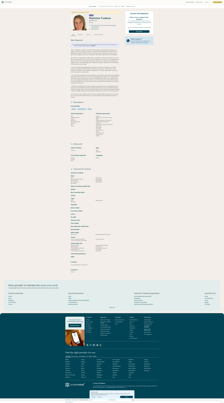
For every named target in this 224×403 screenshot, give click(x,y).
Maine (98, 366)
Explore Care (199, 2)
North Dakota (116, 361)
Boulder (206, 302)
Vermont (146, 361)
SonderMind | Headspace (147, 326)
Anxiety (10, 296)
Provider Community (119, 319)
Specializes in (80, 34)
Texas (130, 375)
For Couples (88, 330)
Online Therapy (89, 321)
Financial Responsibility (83, 399)
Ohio (114, 377)
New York (115, 375)
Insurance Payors (148, 323)
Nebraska (115, 364)
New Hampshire (117, 366)
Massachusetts (100, 361)
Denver (206, 296)
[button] (75, 325)
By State (68, 356)
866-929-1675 (144, 42)
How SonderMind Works (106, 327)
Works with (88, 34)
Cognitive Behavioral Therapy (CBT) (142, 296)
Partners (131, 336)
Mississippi (99, 375)
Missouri (99, 372)
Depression (11, 300)
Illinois (82, 370)
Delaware (67, 377)
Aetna (69, 298)
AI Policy (131, 332)
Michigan (99, 368)
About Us (132, 321)
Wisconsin (146, 366)
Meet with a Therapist (105, 319)
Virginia (146, 359)
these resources (111, 387)
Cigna (69, 296)
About (73, 34)
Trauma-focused (138, 300)
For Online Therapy (91, 356)
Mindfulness (137, 298)
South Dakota (132, 370)
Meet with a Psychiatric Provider (106, 322)
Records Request (133, 338)
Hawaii (83, 364)
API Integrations (147, 334)
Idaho (82, 368)
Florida (83, 359)
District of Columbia (70, 375)
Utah (130, 377)
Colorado (67, 370)
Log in (206, 2)
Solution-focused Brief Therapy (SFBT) (143, 304)
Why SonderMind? (190, 2)
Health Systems (147, 319)
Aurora (206, 300)
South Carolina (132, 368)
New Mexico (116, 370)
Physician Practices (148, 321)
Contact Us (132, 326)
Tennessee (131, 372)
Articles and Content (105, 331)
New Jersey (115, 368)
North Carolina (116, 359)
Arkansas (67, 364)
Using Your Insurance (105, 329)
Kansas (83, 375)
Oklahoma (131, 359)
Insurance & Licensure (98, 34)
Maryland (99, 364)
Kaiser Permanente (73, 304)
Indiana (83, 372)
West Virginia (147, 368)
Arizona (67, 366)
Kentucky (83, 377)
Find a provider (217, 2)
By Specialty (82, 356)
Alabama (67, 361)
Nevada (114, 372)
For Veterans (88, 332)
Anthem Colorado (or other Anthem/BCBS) (78, 300)
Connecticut (68, 372)
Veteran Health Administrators (147, 330)
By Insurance (74, 356)
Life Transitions (12, 302)
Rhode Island (132, 366)
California (67, 368)
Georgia (83, 361)
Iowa (82, 366)
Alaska (67, 359)
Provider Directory (104, 325)
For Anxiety (88, 326)
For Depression (89, 328)
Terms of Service (75, 399)
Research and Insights (105, 333)
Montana (99, 377)
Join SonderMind (118, 321)
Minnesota (99, 370)
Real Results (132, 328)
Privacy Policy (68, 399)
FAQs (131, 323)
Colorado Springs (209, 298)
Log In (116, 323)
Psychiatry (88, 323)
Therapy (88, 319)
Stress (9, 298)
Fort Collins (207, 304)
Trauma (10, 304)
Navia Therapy (147, 332)
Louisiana (99, 359)
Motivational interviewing (140, 302)
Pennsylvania (132, 364)
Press (131, 334)
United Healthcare (72, 302)
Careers (131, 330)
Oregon (130, 361)
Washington (147, 364)
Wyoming (146, 370)
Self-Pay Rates (104, 335)
